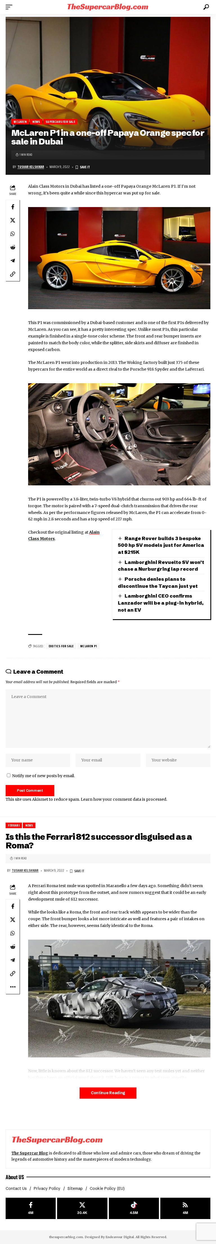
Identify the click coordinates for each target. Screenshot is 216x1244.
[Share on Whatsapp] (12, 233)
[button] (10, 7)
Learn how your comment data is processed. (124, 799)
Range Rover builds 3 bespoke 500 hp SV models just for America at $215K (161, 545)
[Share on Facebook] (12, 207)
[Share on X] (12, 220)
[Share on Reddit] (12, 247)
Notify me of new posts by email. (43, 775)
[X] (82, 1208)
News (36, 121)
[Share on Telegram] (12, 260)
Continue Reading (108, 1093)
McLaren (20, 121)
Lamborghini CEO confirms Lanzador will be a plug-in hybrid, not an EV (161, 602)
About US (15, 1177)
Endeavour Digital (119, 1237)
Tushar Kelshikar (30, 167)
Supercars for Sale (60, 121)
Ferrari (13, 825)
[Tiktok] (134, 1208)
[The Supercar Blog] (108, 7)
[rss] (185, 1208)
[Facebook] (31, 1208)
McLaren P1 (88, 646)
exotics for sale (61, 646)
